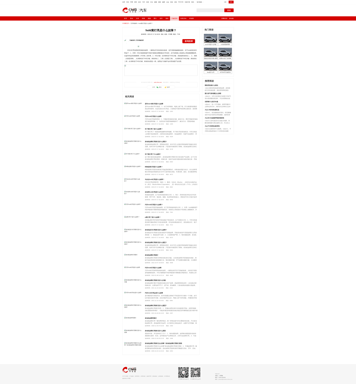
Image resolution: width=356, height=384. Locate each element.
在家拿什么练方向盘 (211, 101)
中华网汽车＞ (126, 23)
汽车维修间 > (134, 23)
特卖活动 (183, 18)
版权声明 (149, 376)
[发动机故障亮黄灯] (133, 318)
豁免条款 (155, 376)
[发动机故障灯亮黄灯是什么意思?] (133, 305)
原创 (131, 18)
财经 (135, 2)
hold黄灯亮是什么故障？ (146, 23)
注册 (225, 2)
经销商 (191, 18)
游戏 (147, 2)
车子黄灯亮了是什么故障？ (154, 129)
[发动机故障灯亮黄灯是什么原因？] (133, 141)
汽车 (143, 2)
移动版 (231, 18)
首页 (123, 2)
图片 (155, 18)
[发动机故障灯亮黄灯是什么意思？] (133, 242)
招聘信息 (143, 376)
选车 (161, 18)
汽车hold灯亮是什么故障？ (154, 204)
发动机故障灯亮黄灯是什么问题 (155, 280)
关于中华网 (125, 376)
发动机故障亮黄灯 (151, 318)
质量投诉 (224, 18)
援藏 (155, 2)
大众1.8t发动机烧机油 (212, 110)
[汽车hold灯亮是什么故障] (133, 116)
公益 (167, 2)
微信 (160, 87)
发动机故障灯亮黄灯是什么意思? (156, 305)
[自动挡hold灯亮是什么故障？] (133, 191)
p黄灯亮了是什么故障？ (153, 217)
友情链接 (161, 376)
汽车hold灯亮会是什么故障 (154, 293)
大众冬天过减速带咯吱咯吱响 (214, 118)
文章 (137, 18)
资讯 (127, 2)
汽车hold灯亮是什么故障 (153, 116)
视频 (149, 18)
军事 (131, 2)
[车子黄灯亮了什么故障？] (133, 154)
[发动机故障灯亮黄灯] (133, 254)
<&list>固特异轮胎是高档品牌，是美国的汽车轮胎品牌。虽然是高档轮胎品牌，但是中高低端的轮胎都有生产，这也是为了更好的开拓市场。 (217, 89)
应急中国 (187, 2)
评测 (143, 18)
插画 (159, 2)
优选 (171, 2)
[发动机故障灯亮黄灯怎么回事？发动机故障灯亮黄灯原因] (133, 343)
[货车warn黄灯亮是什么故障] (133, 103)
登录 (231, 2)
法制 (175, 2)
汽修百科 (174, 18)
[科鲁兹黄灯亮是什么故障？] (133, 166)
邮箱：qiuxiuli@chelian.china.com (223, 379)
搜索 (229, 10)
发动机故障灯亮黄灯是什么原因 (155, 331)
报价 (167, 18)
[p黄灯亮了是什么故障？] (133, 217)
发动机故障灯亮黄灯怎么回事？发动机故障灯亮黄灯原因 (163, 343)
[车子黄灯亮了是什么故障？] (133, 128)
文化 (151, 2)
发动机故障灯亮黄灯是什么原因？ (156, 141)
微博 (168, 87)
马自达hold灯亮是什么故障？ (154, 179)
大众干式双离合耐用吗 (212, 126)
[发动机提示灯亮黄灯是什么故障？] (133, 229)
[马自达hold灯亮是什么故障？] (133, 179)
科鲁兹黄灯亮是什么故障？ (154, 167)
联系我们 (137, 376)
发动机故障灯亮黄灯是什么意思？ (156, 242)
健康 (163, 2)
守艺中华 (180, 2)
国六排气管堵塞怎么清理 (213, 93)
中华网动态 (167, 376)
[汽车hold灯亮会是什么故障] (133, 292)
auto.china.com (158, 82)
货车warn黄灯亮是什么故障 (154, 104)
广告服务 (131, 376)
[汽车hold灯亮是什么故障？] (133, 204)
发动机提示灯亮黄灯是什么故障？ (156, 230)
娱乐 (139, 2)
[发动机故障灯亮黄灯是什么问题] (133, 280)
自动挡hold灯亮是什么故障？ (154, 192)
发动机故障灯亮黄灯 (151, 255)
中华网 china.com (130, 10)
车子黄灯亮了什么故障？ (153, 154)
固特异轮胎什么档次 (211, 85)
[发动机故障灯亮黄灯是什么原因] (133, 330)
